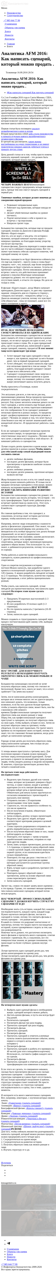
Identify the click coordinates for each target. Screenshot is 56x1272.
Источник (6, 1163)
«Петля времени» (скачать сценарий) (32, 1124)
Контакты (12, 1259)
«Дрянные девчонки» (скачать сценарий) (31, 1113)
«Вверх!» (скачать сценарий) (27, 1105)
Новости (11, 1257)
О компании (13, 1249)
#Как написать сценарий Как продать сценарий (30, 92)
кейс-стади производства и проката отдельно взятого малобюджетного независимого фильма (27, 136)
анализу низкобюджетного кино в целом (20, 129)
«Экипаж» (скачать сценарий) (23, 1116)
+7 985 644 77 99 (9, 1264)
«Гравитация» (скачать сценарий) (24, 1103)
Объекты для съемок (17, 1251)
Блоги (10, 1254)
